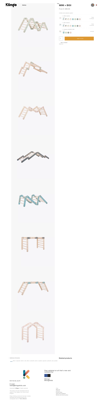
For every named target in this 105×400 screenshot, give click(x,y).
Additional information (15, 357)
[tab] (34, 358)
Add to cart (80, 38)
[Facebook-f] (45, 375)
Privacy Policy (59, 392)
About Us (58, 389)
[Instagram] (48, 375)
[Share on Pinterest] (65, 43)
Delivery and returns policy (62, 394)
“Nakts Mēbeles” (23, 398)
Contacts (58, 390)
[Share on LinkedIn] (64, 43)
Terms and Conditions (61, 393)
